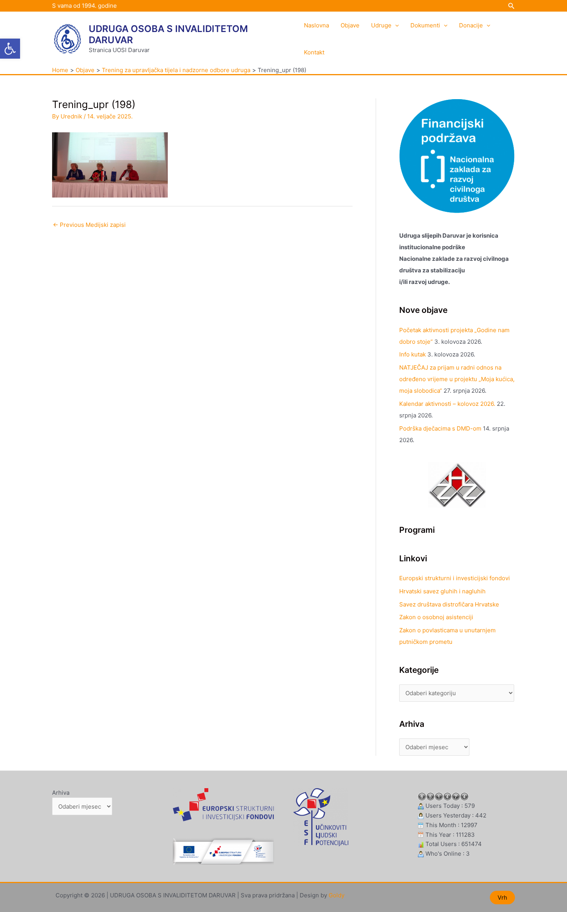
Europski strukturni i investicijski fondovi (454, 578)
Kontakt (314, 52)
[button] (10, 49)
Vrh (502, 897)
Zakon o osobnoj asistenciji (436, 617)
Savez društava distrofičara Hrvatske (449, 604)
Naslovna (316, 25)
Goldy (336, 895)
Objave (350, 25)
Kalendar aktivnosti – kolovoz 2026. (447, 403)
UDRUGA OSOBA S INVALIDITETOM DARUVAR (168, 34)
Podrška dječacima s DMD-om (440, 428)
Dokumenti (425, 25)
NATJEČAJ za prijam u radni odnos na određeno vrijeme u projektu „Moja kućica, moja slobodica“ (457, 379)
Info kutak (412, 354)
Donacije (471, 25)
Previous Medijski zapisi (89, 224)
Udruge (381, 25)
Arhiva (60, 792)
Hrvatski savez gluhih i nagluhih (442, 591)
